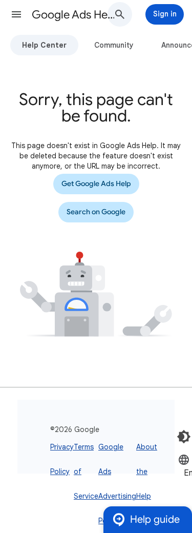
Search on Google (96, 212)
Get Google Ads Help (96, 183)
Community (114, 45)
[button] (16, 14)
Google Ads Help (73, 15)
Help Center (44, 45)
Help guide (155, 519)
